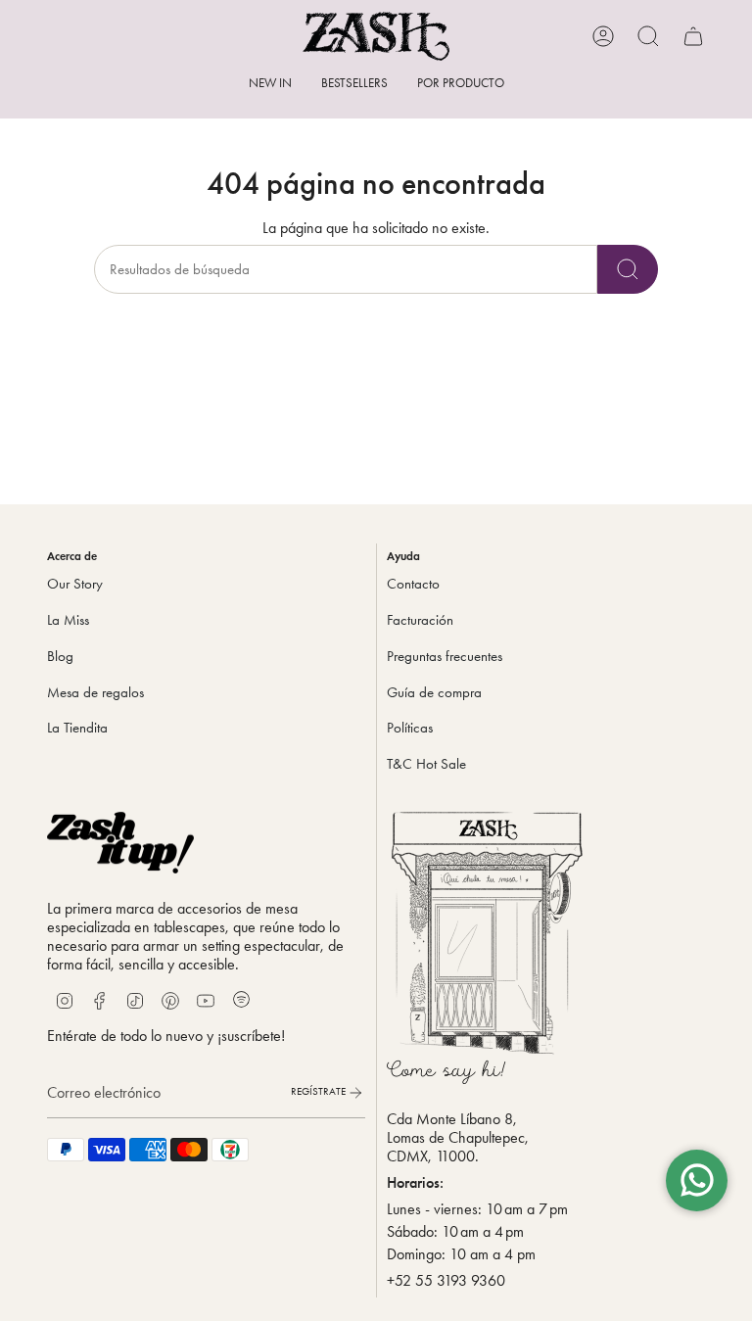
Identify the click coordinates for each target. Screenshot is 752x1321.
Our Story (75, 583)
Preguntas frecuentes (444, 656)
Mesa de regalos (95, 692)
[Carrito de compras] (693, 36)
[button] (460, 84)
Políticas (410, 727)
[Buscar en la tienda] (627, 269)
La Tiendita (77, 727)
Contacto (413, 583)
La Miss (68, 620)
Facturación (420, 620)
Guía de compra (434, 692)
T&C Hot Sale (426, 764)
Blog (60, 656)
